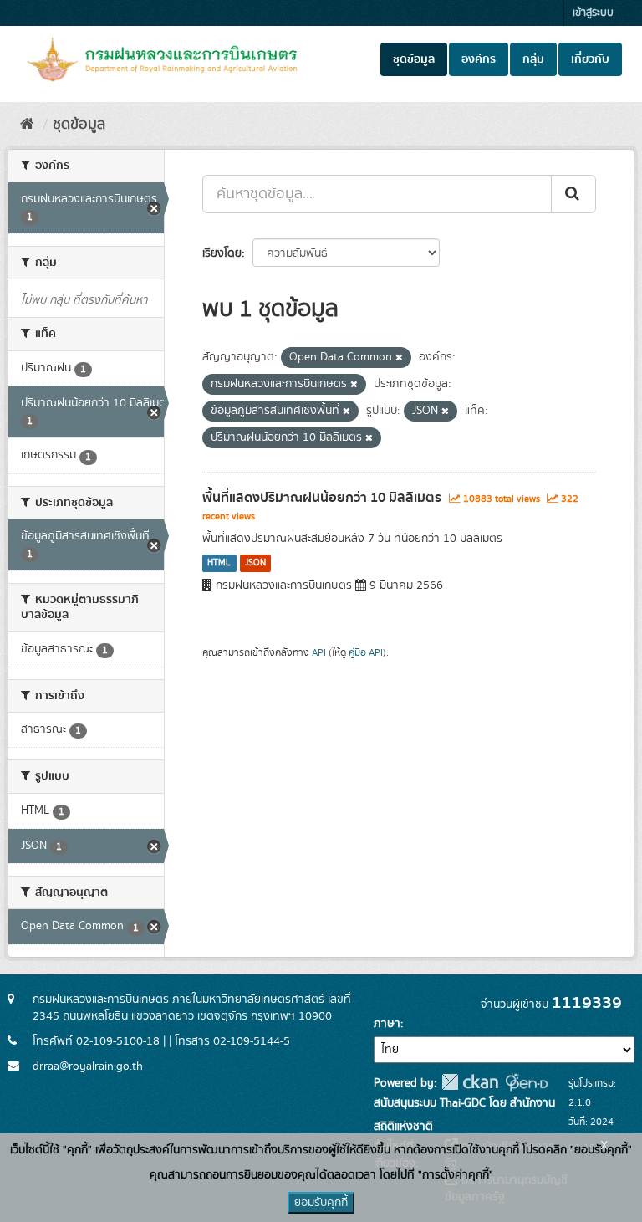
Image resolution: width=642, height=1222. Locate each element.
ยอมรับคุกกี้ (321, 1202)
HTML (219, 563)
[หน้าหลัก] (27, 124)
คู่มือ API (366, 653)
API (319, 653)
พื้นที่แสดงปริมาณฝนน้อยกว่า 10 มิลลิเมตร (321, 498)
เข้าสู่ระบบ (593, 13)
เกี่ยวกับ (590, 59)
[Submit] (573, 194)
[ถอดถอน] (399, 358)
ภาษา (387, 1023)
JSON (255, 563)
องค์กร (478, 59)
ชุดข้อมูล (414, 59)
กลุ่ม (533, 59)
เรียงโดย (222, 253)
